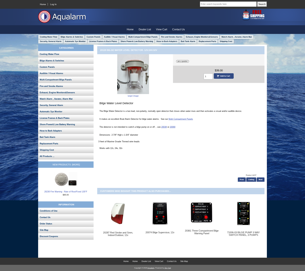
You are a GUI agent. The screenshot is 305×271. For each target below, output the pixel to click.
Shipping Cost (226, 41)
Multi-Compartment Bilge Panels (143, 37)
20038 (164, 127)
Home (43, 4)
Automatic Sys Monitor (75, 41)
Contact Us (178, 29)
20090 (172, 127)
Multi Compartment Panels (181, 119)
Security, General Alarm (50, 41)
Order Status (46, 223)
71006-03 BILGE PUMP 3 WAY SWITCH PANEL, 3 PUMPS (243, 233)
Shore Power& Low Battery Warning (137, 41)
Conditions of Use (48, 211)
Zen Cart (168, 268)
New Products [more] (66, 164)
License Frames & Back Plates (103, 41)
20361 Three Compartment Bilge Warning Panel (202, 232)
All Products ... (47, 156)
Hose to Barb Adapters (166, 41)
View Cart (161, 29)
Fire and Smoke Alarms (171, 37)
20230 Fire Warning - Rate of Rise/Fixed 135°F (65, 191)
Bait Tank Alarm (188, 41)
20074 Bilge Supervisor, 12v (160, 232)
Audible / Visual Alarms (114, 37)
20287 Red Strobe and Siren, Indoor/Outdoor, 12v (118, 233)
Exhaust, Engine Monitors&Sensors (202, 37)
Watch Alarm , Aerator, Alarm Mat (236, 37)
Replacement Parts (207, 41)
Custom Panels (93, 37)
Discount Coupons (49, 236)
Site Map (44, 230)
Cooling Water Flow (48, 37)
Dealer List (145, 29)
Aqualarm (150, 268)
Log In (53, 4)
